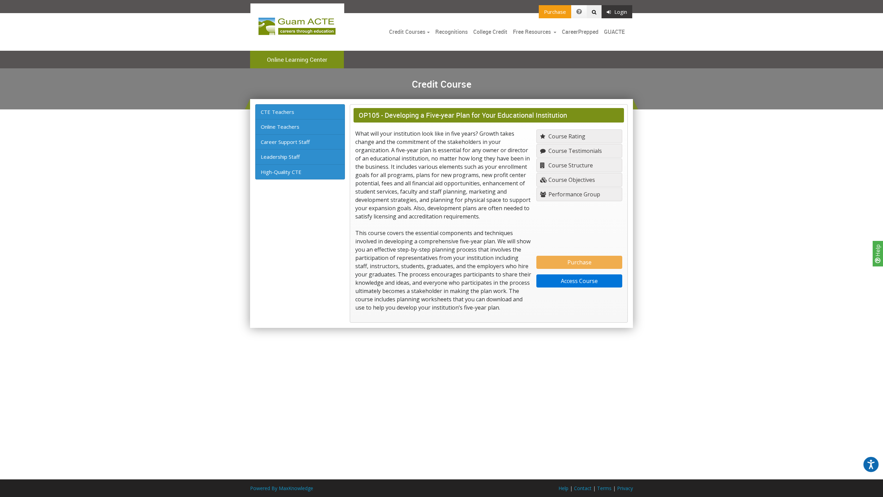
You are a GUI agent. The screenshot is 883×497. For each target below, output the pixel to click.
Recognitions (451, 32)
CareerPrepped (580, 32)
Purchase (555, 11)
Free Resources (532, 32)
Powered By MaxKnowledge (281, 488)
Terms (604, 488)
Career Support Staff (285, 141)
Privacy (625, 488)
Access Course (579, 281)
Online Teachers (280, 126)
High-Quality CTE (281, 171)
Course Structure (570, 165)
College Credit (490, 32)
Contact (583, 488)
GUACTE (614, 32)
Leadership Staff (280, 156)
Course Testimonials (574, 151)
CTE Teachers (277, 111)
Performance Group (573, 194)
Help (878, 251)
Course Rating (566, 136)
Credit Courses (407, 32)
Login (620, 11)
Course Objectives (571, 180)
